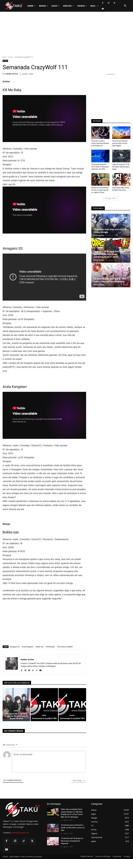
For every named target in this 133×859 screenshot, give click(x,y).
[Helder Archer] (11, 664)
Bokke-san (39, 647)
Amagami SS (14, 647)
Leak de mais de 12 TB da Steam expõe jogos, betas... (121, 166)
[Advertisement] (66, 34)
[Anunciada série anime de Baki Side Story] (121, 179)
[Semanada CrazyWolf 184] (72, 704)
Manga (72, 715)
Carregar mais (110, 198)
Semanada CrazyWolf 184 (72, 718)
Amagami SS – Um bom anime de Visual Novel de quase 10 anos (16, 716)
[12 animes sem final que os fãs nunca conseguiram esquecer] (110, 275)
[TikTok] (33, 670)
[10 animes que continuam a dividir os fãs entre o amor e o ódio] (53, 828)
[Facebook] (102, 3)
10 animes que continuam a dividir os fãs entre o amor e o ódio (73, 827)
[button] (125, 6)
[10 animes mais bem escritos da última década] (110, 226)
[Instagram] (108, 3)
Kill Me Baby (50, 647)
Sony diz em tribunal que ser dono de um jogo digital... (119, 143)
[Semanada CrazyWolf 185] (44, 704)
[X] (114, 3)
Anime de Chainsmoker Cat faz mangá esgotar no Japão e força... (100, 190)
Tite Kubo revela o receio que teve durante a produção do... (100, 143)
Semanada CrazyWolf (64, 647)
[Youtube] (102, 9)
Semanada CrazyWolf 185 (44, 718)
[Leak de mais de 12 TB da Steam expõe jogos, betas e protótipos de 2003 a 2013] (121, 156)
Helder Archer (12, 74)
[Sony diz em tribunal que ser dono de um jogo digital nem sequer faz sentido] (121, 132)
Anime (10, 57)
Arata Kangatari (27, 647)
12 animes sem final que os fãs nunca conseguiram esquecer (109, 280)
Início (4, 57)
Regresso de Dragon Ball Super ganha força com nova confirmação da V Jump (109, 254)
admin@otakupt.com (20, 832)
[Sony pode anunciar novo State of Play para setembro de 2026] (100, 156)
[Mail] (29, 670)
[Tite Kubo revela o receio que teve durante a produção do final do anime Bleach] (100, 132)
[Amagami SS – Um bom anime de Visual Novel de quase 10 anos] (16, 704)
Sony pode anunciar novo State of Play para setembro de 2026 (100, 166)
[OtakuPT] (14, 6)
